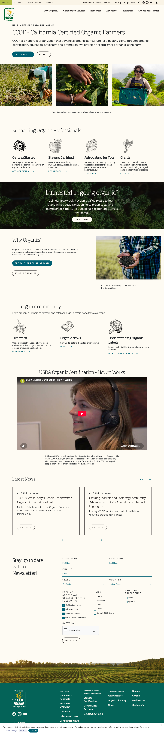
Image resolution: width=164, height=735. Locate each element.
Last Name (116, 559)
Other (99, 609)
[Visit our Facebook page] (144, 2)
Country (115, 580)
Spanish (131, 601)
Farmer (100, 596)
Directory (117, 2)
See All (141, 479)
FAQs (133, 2)
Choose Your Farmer (148, 10)
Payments (19, 2)
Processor (101, 601)
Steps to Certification (90, 699)
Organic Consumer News (75, 617)
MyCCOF (6, 2)
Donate (50, 2)
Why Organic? (51, 10)
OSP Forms (65, 711)
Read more (26, 527)
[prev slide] (63, 540)
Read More (144, 727)
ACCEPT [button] (33, 731)
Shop (126, 2)
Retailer (100, 605)
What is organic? (25, 273)
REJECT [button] (23, 731)
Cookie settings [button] (11, 731)
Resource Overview (65, 705)
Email (66, 569)
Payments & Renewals (66, 697)
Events (107, 2)
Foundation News (72, 613)
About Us (87, 2)
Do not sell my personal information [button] (124, 727)
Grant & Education (93, 714)
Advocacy (111, 10)
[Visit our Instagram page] (147, 2)
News (99, 2)
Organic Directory (117, 700)
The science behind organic (32, 263)
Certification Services (74, 10)
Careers (136, 695)
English (131, 597)
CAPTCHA (68, 623)
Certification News (73, 605)
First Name (70, 559)
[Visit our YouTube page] (151, 2)
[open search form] (139, 2)
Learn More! (82, 219)
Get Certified (34, 2)
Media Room (138, 700)
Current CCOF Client (105, 613)
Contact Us (138, 705)
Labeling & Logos (69, 716)
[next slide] (101, 540)
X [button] (161, 725)
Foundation (127, 10)
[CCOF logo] (9, 12)
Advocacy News (72, 609)
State (66, 580)
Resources (95, 10)
